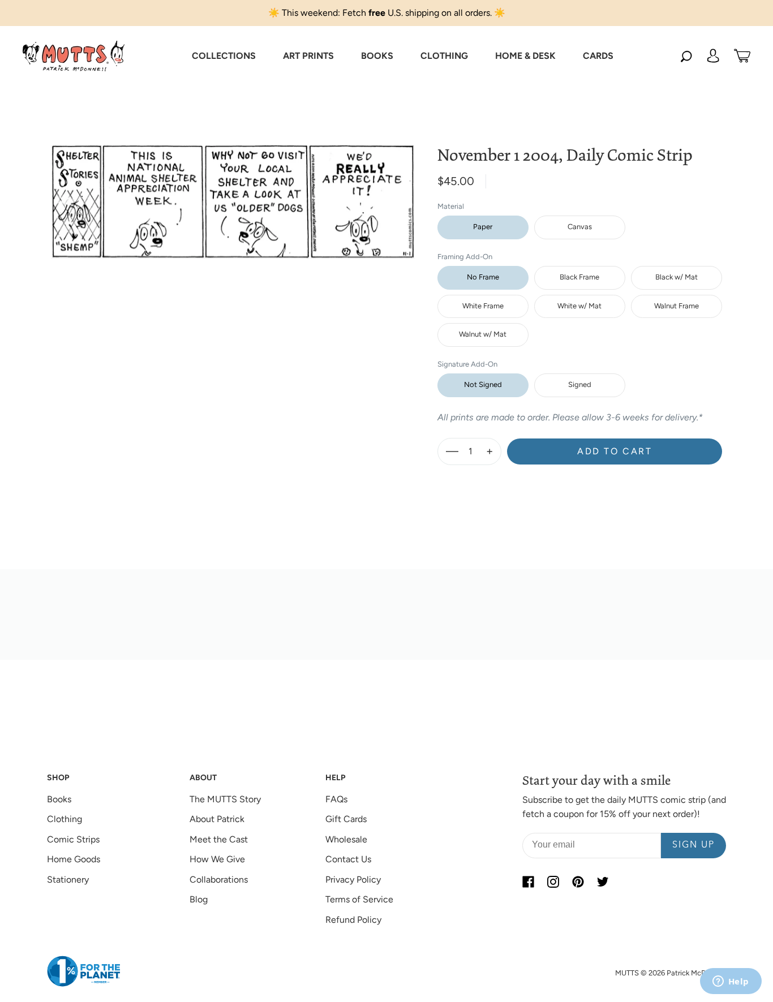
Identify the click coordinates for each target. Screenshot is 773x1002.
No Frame (483, 277)
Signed (579, 384)
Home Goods (73, 859)
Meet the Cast (219, 839)
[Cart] (742, 56)
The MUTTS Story (225, 799)
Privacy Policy (353, 879)
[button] (224, 56)
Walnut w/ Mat (482, 334)
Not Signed (483, 384)
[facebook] (528, 882)
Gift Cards (346, 819)
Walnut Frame (676, 306)
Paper (482, 226)
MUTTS (627, 973)
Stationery (68, 879)
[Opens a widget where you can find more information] (730, 982)
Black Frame (579, 277)
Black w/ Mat (676, 277)
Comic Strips (73, 839)
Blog (199, 899)
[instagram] (552, 882)
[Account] (713, 56)
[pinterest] (577, 882)
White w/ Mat (579, 306)
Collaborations (219, 879)
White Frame (483, 306)
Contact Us (348, 859)
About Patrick (217, 819)
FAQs (336, 799)
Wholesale (346, 839)
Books (59, 799)
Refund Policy (353, 919)
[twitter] (602, 882)
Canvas (580, 226)
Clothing (64, 819)
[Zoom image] (233, 192)
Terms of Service (359, 899)
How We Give (217, 859)
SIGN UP (693, 845)
